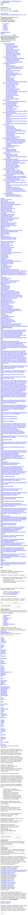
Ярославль (3, 744)
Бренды (5, 24)
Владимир (3, 651)
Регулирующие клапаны (11, 90)
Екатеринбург (4, 658)
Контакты (5, 29)
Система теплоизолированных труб (14, 188)
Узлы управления (5, 315)
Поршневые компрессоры (12, 102)
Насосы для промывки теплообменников (15, 141)
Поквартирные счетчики (11, 155)
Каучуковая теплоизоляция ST (13, 194)
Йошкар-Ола (3, 663)
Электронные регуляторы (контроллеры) (15, 133)
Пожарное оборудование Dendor (8, 321)
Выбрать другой (11, 21)
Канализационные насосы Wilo (8, 208)
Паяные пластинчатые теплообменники (15, 58)
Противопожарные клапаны (12, 165)
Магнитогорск (4, 680)
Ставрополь (3, 713)
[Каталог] (2, 4)
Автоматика (6, 124)
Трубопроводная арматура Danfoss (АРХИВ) (16, 81)
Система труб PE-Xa (10, 181)
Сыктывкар (3, 717)
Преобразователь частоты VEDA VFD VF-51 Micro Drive (14, 270)
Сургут (2, 716)
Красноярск (3, 674)
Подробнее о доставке (6, 901)
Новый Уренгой (4, 695)
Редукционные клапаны (11, 92)
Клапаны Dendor (10, 97)
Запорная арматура (5, 317)
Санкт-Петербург (5, 708)
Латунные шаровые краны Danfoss (9, 222)
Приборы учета (6, 153)
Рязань (2, 705)
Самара (2, 707)
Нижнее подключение (11, 149)
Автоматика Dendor (10, 135)
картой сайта (14, 594)
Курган (2, 675)
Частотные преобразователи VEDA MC (10, 269)
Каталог (2, 33)
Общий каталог (4, 330)
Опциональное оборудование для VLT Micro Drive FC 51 (14, 273)
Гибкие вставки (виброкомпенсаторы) (15, 66)
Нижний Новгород (5, 688)
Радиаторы (5, 148)
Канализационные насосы (12, 46)
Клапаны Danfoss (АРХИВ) (12, 98)
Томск (2, 723)
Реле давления (9, 107)
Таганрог (3, 720)
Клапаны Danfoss (5, 257)
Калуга (2, 667)
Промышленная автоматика (9, 103)
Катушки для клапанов (11, 86)
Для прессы (6, 619)
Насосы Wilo (3, 213)
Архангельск (4, 641)
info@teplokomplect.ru (14, 14)
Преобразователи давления (12, 106)
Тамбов (2, 721)
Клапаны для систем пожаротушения (14, 172)
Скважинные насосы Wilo (12, 52)
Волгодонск (3, 653)
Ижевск (2, 660)
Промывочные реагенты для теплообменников (12, 146)
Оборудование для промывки (10, 138)
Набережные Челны (5, 686)
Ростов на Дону (4, 704)
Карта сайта (3, 631)
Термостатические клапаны (12, 95)
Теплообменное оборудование (10, 57)
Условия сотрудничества (9, 624)
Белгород (3, 646)
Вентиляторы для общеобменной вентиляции (16, 160)
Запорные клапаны (10, 85)
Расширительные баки (8, 175)
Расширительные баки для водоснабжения (16, 176)
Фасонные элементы (11, 75)
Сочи (2, 712)
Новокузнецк (4, 690)
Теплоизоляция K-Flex (8, 193)
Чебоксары (3, 737)
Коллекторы (3, 284)
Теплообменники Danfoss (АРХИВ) (14, 62)
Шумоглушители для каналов (13, 166)
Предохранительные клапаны (13, 89)
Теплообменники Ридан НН (12, 60)
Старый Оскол (4, 715)
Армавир (3, 640)
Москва (2, 683)
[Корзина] (7, 9)
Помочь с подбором (5, 609)
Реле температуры (10, 109)
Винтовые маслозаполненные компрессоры (16, 101)
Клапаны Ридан (9, 96)
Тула (2, 724)
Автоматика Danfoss (5, 286)
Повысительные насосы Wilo (12, 49)
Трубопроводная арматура (9, 63)
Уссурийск (3, 731)
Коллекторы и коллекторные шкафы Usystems (16, 184)
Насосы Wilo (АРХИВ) (11, 55)
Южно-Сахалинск (5, 742)
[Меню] (9, 9)
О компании (6, 23)
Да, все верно (4, 21)
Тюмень (2, 726)
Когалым (3, 670)
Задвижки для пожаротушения (13, 170)
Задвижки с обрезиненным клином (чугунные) (11, 230)
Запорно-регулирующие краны (13, 70)
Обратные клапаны (10, 87)
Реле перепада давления (11, 108)
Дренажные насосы (10, 44)
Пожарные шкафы (5, 304)
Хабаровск (3, 734)
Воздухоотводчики (10, 65)
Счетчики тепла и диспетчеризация (9, 297)
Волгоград (3, 652)
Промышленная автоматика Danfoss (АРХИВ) (16, 111)
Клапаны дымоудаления (11, 164)
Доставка (5, 27)
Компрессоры (6, 100)
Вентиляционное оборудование (10, 159)
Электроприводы (10, 134)
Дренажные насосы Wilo (6, 206)
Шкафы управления (10, 132)
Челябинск (3, 738)
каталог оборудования (13, 593)
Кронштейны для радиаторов (13, 151)
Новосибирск (4, 692)
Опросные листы (7, 617)
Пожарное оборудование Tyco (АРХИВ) (15, 173)
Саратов (2, 711)
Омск (2, 697)
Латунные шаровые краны (12, 73)
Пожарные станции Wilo (11, 50)
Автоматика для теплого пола (13, 187)
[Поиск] (5, 9)
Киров (2, 669)
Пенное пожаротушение (6, 318)
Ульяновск (3, 729)
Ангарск (2, 638)
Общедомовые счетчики (11, 154)
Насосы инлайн (9, 48)
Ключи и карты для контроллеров (14, 129)
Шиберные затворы (10, 80)
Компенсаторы (9, 71)
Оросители (3, 313)
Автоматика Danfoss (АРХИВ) (13, 137)
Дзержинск (3, 656)
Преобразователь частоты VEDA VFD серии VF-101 (13, 272)
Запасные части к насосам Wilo (13, 54)
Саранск (2, 710)
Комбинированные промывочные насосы (15, 139)
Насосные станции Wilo (11, 47)
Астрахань (3, 642)
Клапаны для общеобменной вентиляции (15, 162)
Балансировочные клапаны (12, 84)
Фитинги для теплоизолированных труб (15, 189)
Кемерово (3, 668)
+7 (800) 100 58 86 (5, 14)
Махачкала (3, 681)
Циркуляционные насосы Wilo (13, 53)
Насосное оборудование (8, 43)
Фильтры (8, 76)
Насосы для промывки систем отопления (15, 140)
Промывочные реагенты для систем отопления (11, 296)
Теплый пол (9, 186)
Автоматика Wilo (10, 125)
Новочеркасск (4, 694)
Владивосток (4, 649)
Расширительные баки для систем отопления (16, 177)
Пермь (2, 701)
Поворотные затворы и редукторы (14, 74)
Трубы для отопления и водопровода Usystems (14, 180)
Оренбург (3, 699)
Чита (2, 739)
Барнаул (2, 645)
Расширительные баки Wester (13, 178)
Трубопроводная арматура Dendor (8, 238)
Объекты (5, 26)
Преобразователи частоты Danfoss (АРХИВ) (16, 123)
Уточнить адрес (4, 848)
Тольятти (3, 722)
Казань (2, 665)
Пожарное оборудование (9, 168)
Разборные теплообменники (12, 59)
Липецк (2, 678)
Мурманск (3, 684)
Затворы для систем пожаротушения (14, 171)
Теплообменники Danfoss (6, 216)
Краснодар (3, 673)
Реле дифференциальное (6, 265)
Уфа (1, 732)
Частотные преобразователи (9, 112)
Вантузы (8, 64)
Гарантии (5, 28)
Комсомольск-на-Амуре (6, 672)
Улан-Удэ (3, 728)
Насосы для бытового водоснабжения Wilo (10, 204)
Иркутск (2, 662)
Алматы (2, 637)
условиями (10, 613)
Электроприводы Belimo (11, 167)
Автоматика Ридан (10, 127)
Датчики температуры (11, 105)
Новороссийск (4, 691)
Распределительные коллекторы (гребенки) (16, 130)
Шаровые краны (10, 79)
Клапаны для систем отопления (10, 82)
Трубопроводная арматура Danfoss (9, 237)
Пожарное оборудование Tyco (7, 320)
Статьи (5, 621)
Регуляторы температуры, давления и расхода (16, 91)
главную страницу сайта (14, 591)
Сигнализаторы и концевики (7, 316)
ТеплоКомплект (7, 615)
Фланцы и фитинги (10, 77)
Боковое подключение (11, 150)
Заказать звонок (5, 2)
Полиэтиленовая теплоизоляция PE (14, 196)
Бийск (2, 647)
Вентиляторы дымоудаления (12, 161)
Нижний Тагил (4, 689)
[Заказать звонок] (2, 9)
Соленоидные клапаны (11, 93)
